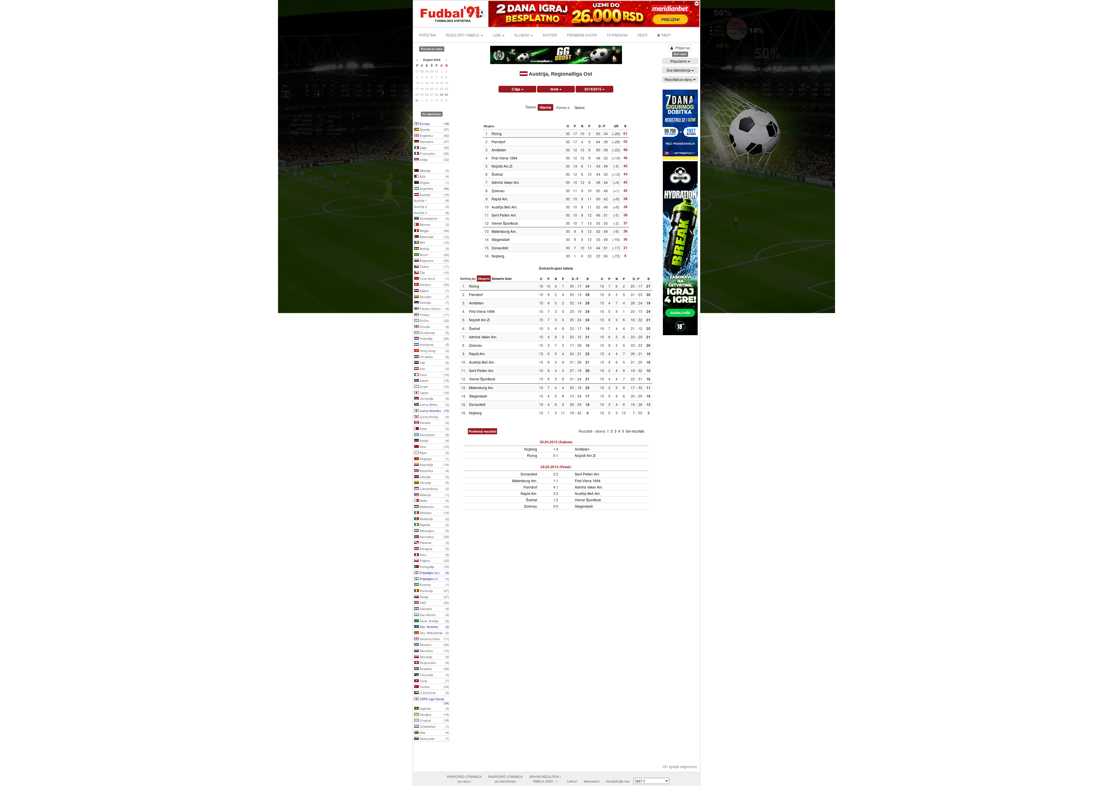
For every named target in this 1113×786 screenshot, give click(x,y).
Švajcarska (434, 662)
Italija (434, 147)
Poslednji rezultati (482, 431)
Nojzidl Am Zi (502, 166)
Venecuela (434, 738)
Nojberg (498, 255)
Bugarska (434, 260)
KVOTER (550, 34)
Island (434, 380)
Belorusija (434, 236)
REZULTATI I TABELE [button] (463, 34)
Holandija (434, 338)
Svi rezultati (635, 431)
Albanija (434, 170)
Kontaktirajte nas (618, 781)
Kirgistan (434, 458)
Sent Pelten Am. (504, 215)
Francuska (434, 153)
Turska (434, 686)
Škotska (434, 644)
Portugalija (434, 566)
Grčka (434, 320)
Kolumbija (434, 464)
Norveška (434, 536)
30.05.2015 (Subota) (556, 441)
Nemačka (434, 141)
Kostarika (434, 470)
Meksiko (434, 512)
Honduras (434, 344)
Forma (561, 107)
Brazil (434, 254)
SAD (434, 602)
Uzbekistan (434, 726)
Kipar (434, 452)
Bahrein (434, 224)
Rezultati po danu (679, 79)
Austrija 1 (431, 200)
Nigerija (434, 524)
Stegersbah (501, 239)
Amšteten (499, 149)
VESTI (642, 34)
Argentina (434, 188)
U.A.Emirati (434, 692)
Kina (434, 446)
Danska (434, 284)
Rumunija (434, 590)
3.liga (516, 89)
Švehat (497, 174)
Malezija (434, 494)
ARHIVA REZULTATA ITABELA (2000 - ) (545, 778)
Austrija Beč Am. (504, 206)
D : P (602, 126)
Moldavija (434, 518)
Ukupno (484, 278)
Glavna (545, 107)
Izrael (434, 386)
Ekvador (434, 296)
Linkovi (572, 781)
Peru (434, 554)
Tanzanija (434, 674)
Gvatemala (434, 332)
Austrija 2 (431, 206)
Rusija (434, 596)
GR (616, 126)
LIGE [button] (497, 34)
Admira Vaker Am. (506, 182)
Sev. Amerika (434, 626)
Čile (434, 272)
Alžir (434, 176)
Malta (434, 500)
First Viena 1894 (504, 157)
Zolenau (498, 190)
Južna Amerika (434, 410)
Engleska (434, 135)
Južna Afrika (434, 404)
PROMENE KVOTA (582, 34)
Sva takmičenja (679, 70)
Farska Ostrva (434, 308)
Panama (434, 542)
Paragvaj (434, 548)
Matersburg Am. (504, 231)
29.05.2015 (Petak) (556, 466)
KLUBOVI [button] (522, 34)
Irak (434, 362)
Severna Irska (434, 638)
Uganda (434, 708)
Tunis (434, 680)
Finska (434, 314)
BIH (434, 242)
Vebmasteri (591, 781)
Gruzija (434, 326)
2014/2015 (593, 89)
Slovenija (434, 656)
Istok (554, 89)
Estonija (434, 302)
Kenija (434, 440)
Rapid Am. (500, 198)
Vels (434, 732)
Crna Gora (434, 278)
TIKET (665, 34)
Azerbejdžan (434, 218)
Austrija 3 (431, 212)
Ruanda (434, 584)
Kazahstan (434, 434)
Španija (434, 129)
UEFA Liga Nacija (434, 699)
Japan (434, 392)
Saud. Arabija (434, 620)
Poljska (434, 560)
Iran (434, 368)
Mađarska (434, 506)
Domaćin (498, 279)
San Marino (434, 614)
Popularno (679, 61)
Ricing (497, 133)
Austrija (434, 194)
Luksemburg (434, 488)
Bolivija (434, 248)
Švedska (434, 668)
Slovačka (434, 650)
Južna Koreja (434, 416)
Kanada (434, 422)
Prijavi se (682, 47)
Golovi (579, 107)
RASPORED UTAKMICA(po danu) (464, 778)
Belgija (434, 230)
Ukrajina (434, 714)
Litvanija (434, 482)
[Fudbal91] (451, 13)
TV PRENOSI (617, 34)
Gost (508, 279)
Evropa (434, 123)
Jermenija (434, 398)
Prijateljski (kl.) (434, 572)
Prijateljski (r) (434, 578)
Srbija (434, 159)
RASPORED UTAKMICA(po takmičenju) (505, 778)
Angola (434, 182)
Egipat (434, 290)
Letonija (434, 476)
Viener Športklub (505, 223)
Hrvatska (434, 356)
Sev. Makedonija (434, 632)
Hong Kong (434, 350)
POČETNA (427, 34)
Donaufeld (500, 247)
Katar (434, 428)
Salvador (434, 608)
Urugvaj (434, 720)
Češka (434, 266)
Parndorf (498, 141)
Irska (434, 374)
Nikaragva (434, 530)
